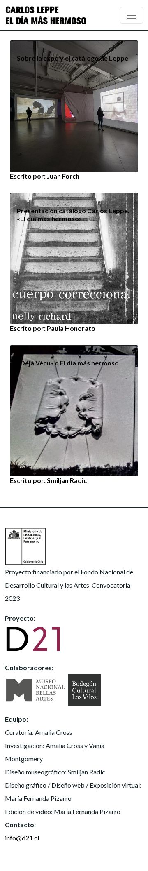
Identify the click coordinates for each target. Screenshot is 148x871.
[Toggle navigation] (131, 15)
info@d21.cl (22, 838)
